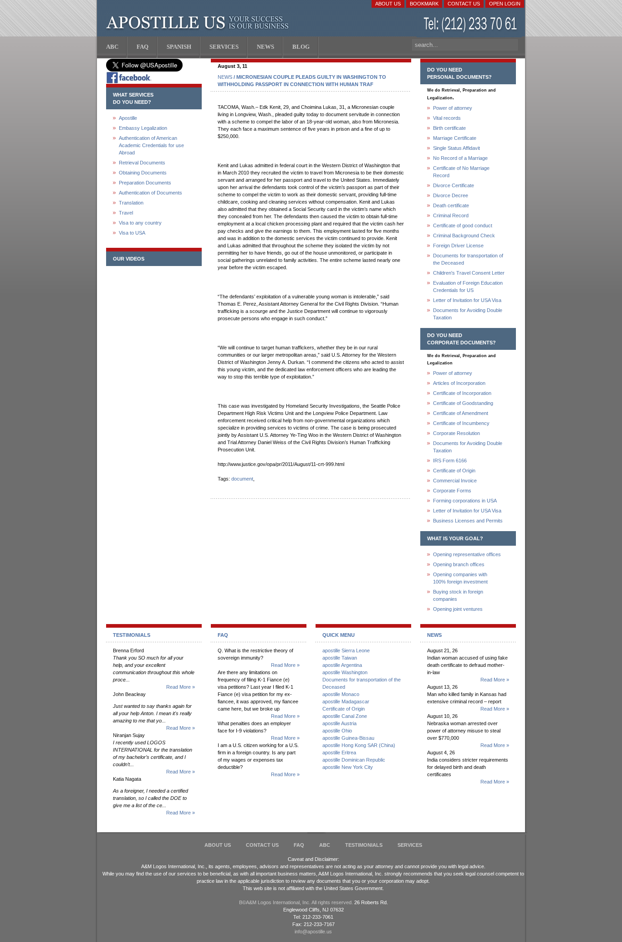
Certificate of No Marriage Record (461, 171)
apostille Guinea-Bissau (348, 738)
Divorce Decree (450, 195)
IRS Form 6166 (450, 460)
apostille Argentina (342, 665)
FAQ (299, 845)
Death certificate (451, 205)
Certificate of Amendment (460, 413)
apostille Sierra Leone (346, 650)
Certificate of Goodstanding (463, 403)
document (242, 478)
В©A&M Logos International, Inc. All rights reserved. (296, 902)
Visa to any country (140, 222)
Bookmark (424, 3)
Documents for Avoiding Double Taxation (467, 313)
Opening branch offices (458, 564)
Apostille (128, 118)
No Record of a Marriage (460, 158)
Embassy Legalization (143, 128)
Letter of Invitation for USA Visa (467, 300)
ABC (324, 845)
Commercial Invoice (455, 480)
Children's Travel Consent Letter (469, 273)
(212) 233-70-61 (471, 24)
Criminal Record (451, 215)
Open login (504, 3)
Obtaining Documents (143, 172)
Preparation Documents (145, 182)
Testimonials (363, 845)
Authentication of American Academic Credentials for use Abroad (151, 145)
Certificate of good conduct (462, 225)
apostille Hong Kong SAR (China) (358, 745)
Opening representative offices (467, 554)
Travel (126, 212)
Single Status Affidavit (456, 148)
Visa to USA (132, 233)
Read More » (180, 687)
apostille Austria (339, 723)
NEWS (225, 77)
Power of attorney (452, 108)
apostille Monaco (340, 694)
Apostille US (199, 23)
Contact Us (464, 3)
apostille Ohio (337, 730)
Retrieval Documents (142, 162)
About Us (388, 3)
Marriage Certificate (454, 138)
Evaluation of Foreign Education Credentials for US (468, 286)
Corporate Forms (452, 490)
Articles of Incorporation (459, 383)
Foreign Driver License (458, 245)
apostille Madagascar (345, 701)
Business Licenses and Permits (468, 520)
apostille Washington (344, 672)
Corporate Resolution (456, 433)
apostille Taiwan (339, 657)
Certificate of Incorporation (462, 393)
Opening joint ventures (458, 609)
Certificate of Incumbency (461, 423)
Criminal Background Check (464, 235)
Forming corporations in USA (465, 500)
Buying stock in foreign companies (458, 595)
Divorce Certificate (453, 185)
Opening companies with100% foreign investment (460, 578)
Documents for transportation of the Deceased (468, 259)
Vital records (447, 118)
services (410, 845)
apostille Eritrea (339, 752)
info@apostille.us (313, 931)
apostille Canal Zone (344, 716)
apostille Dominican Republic (353, 760)
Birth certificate (449, 128)
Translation (131, 202)
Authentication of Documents (150, 192)
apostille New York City (347, 767)
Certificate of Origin (454, 470)
